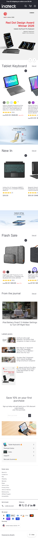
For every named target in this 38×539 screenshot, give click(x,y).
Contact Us (5, 474)
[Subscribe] (29, 415)
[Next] (34, 60)
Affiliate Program (6, 494)
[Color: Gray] (4, 102)
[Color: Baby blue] (11, 102)
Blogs (3, 483)
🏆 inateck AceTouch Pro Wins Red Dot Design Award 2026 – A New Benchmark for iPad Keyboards (26, 370)
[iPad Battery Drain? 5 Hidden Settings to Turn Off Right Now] (19, 310)
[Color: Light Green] (7, 102)
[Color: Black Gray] (7, 272)
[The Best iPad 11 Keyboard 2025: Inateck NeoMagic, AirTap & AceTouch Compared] (9, 360)
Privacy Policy (5, 487)
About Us (4, 472)
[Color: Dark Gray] (33, 272)
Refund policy (5, 492)
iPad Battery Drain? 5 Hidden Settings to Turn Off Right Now (20, 323)
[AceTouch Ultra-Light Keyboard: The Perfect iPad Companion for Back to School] (9, 340)
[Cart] (30, 6)
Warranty (4, 481)
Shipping (4, 479)
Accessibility (5, 496)
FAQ (3, 476)
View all (34, 66)
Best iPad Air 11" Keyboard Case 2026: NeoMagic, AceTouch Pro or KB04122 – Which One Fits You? (25, 350)
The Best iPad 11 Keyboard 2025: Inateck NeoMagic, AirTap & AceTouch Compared (26, 359)
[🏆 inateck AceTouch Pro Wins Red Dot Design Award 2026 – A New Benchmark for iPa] (9, 376)
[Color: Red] (4, 272)
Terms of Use (5, 485)
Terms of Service (6, 489)
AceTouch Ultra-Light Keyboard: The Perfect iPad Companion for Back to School (26, 339)
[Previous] (30, 60)
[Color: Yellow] (15, 102)
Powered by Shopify (8, 535)
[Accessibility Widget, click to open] (34, 269)
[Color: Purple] (33, 102)
